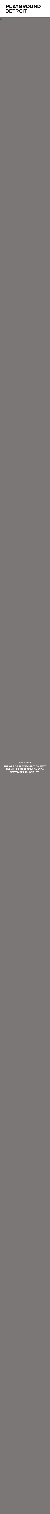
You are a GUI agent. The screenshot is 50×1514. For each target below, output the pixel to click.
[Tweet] (21, 778)
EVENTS (20, 762)
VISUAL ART (28, 762)
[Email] (33, 778)
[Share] (14, 778)
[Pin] (27, 778)
